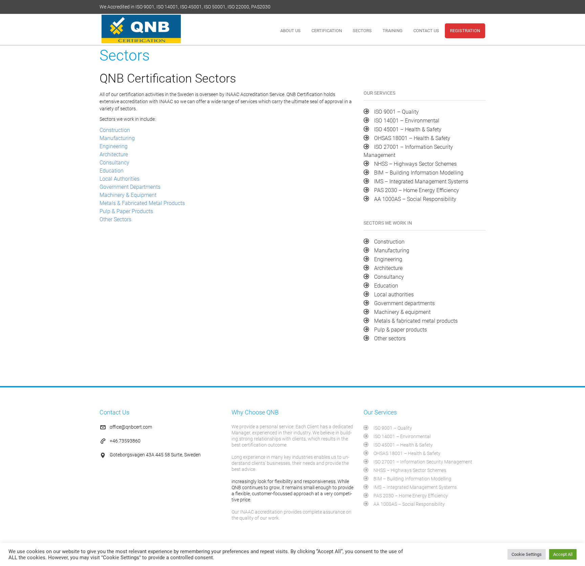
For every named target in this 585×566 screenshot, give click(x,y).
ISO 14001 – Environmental (406, 120)
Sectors (362, 30)
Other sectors (390, 338)
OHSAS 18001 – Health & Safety (412, 138)
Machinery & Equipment (128, 195)
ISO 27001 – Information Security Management (422, 462)
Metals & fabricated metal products (416, 321)
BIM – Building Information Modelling (418, 172)
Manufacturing (117, 138)
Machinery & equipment (402, 312)
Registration (465, 30)
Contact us (426, 30)
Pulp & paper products (400, 329)
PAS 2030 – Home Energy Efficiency (416, 190)
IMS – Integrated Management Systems (421, 181)
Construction (115, 130)
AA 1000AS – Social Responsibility (415, 199)
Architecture (114, 154)
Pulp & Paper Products (126, 211)
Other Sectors (115, 219)
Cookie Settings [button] (527, 554)
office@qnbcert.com (131, 427)
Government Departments (130, 187)
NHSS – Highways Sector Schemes (415, 164)
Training (393, 30)
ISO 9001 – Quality (396, 112)
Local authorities (394, 294)
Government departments (404, 303)
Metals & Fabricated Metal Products (142, 203)
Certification (326, 30)
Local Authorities (119, 179)
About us (290, 30)
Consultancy (114, 162)
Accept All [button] (562, 554)
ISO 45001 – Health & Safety (407, 129)
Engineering (114, 146)
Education (112, 170)
